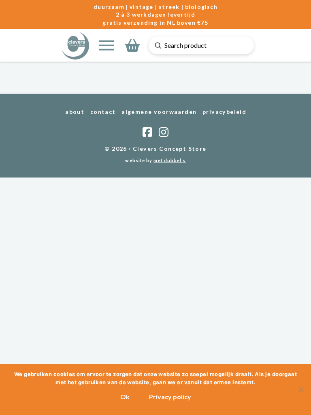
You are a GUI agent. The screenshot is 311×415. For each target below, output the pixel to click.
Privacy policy (170, 396)
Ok (125, 396)
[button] (106, 45)
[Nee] (301, 389)
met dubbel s (169, 160)
